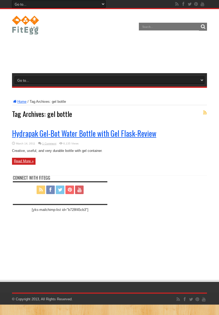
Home (21, 102)
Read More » (24, 161)
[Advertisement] (109, 54)
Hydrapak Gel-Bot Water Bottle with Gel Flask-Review (84, 133)
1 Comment (49, 143)
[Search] (203, 27)
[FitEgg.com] (25, 30)
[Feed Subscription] (205, 112)
